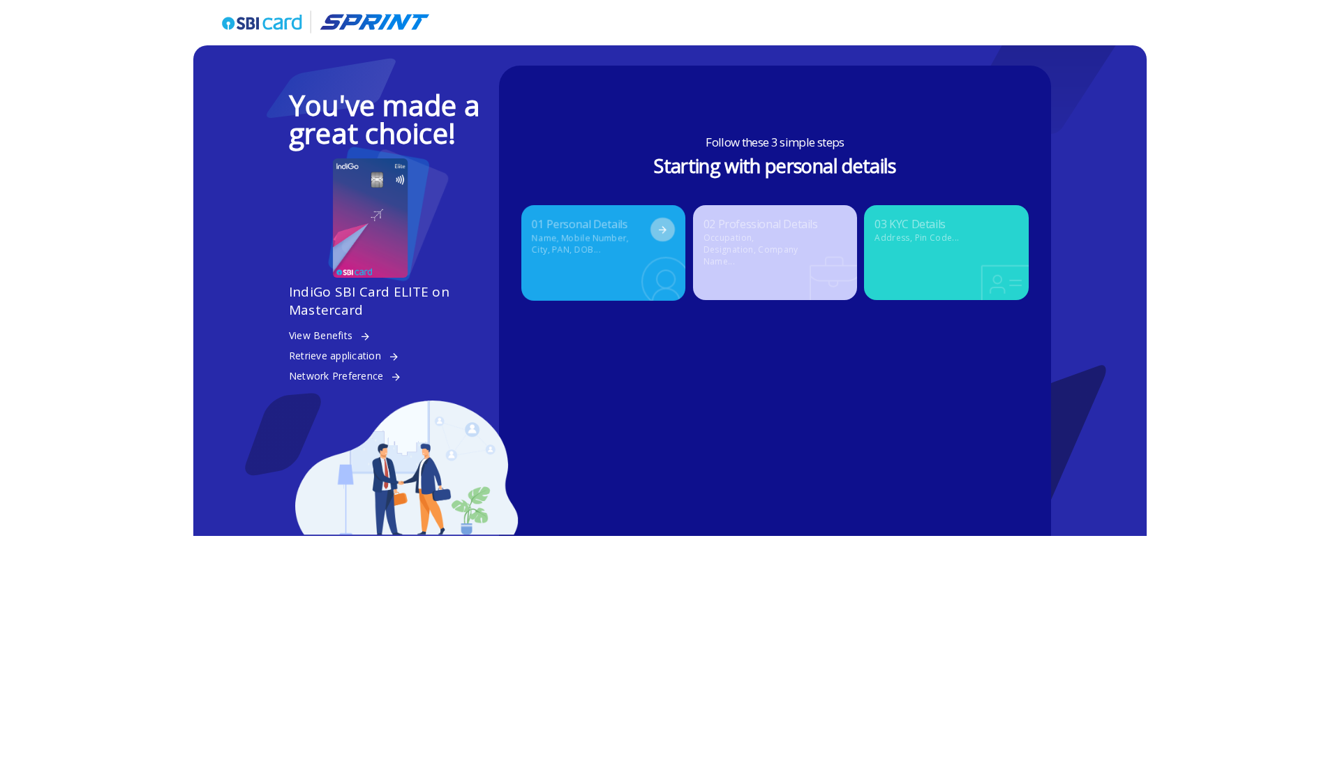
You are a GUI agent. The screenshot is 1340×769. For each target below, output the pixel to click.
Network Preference (336, 375)
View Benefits (320, 335)
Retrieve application (335, 355)
